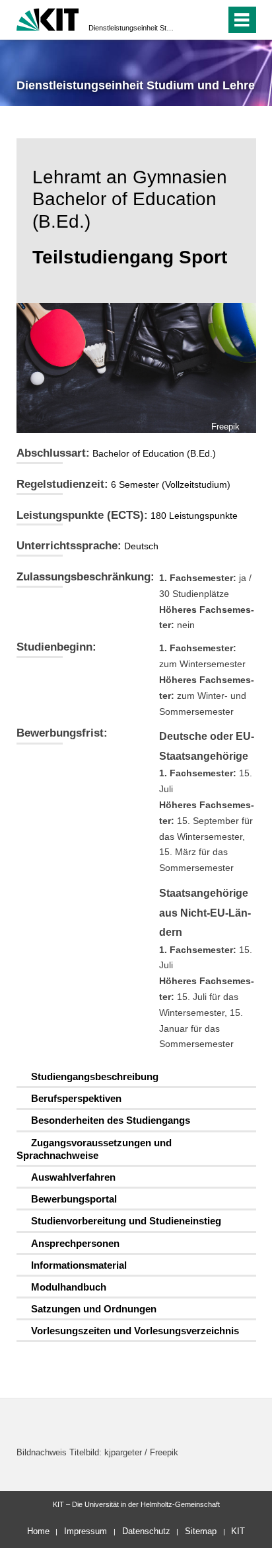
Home (38, 1531)
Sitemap (201, 1531)
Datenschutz (146, 1531)
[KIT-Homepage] (48, 18)
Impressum (85, 1531)
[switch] (192, 20)
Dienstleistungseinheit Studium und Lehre (132, 28)
